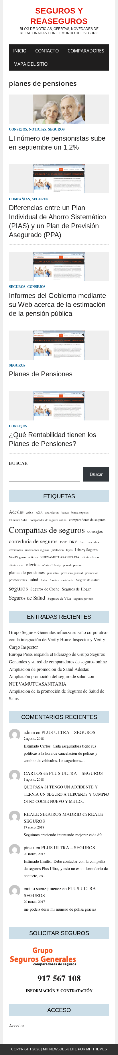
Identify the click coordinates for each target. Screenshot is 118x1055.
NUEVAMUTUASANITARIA (59, 557)
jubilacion (58, 550)
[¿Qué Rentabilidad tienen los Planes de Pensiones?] (59, 417)
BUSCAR (18, 463)
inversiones (16, 550)
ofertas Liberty (51, 565)
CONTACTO (47, 51)
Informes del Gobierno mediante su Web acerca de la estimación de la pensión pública (57, 304)
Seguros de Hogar (76, 589)
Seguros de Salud (27, 597)
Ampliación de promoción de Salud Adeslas (49, 669)
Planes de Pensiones (40, 374)
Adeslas (16, 512)
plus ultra (53, 573)
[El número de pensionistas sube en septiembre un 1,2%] (59, 120)
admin (29, 732)
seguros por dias (83, 599)
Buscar (96, 474)
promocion (91, 573)
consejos (95, 531)
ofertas (33, 564)
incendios (93, 542)
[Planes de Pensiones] (59, 356)
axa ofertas (52, 512)
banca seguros (79, 512)
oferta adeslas (90, 557)
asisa (29, 512)
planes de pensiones (27, 572)
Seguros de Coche (44, 589)
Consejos (18, 129)
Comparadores (86, 51)
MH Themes (96, 1049)
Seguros (56, 129)
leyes (69, 550)
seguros (18, 588)
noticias (33, 557)
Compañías (19, 199)
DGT (63, 542)
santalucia (67, 580)
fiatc (82, 542)
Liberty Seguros (86, 549)
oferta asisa (16, 565)
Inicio (19, 51)
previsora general (72, 573)
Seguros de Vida (59, 598)
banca (65, 512)
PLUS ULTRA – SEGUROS (68, 732)
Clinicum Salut (18, 520)
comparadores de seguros (87, 519)
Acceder (16, 1025)
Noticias (37, 129)
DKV (73, 541)
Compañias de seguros (47, 529)
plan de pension (72, 565)
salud (34, 579)
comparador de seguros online (48, 520)
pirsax (29, 847)
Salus (44, 580)
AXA (39, 512)
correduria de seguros (33, 541)
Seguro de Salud (87, 579)
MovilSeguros (17, 557)
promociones (18, 579)
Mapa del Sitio (30, 64)
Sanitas (54, 580)
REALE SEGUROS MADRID (52, 814)
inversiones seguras (37, 550)
